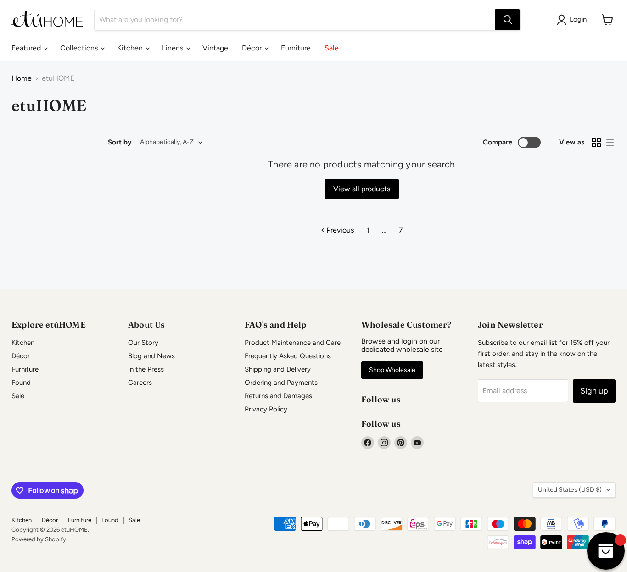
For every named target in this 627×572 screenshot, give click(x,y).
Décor (252, 48)
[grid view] (596, 142)
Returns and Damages (278, 396)
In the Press (146, 369)
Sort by (120, 142)
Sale (332, 48)
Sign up (594, 391)
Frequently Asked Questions (288, 356)
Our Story (143, 343)
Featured (27, 48)
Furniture (296, 48)
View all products (361, 188)
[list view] (609, 142)
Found (21, 382)
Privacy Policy (266, 409)
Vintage (215, 48)
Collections (80, 48)
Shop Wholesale (392, 370)
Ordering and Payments (281, 382)
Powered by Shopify (38, 539)
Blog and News (151, 356)
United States (570, 490)
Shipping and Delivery (278, 369)
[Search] (507, 19)
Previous (339, 230)
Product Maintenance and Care (293, 343)
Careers (140, 382)
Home (21, 78)
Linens (173, 48)
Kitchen (131, 48)
